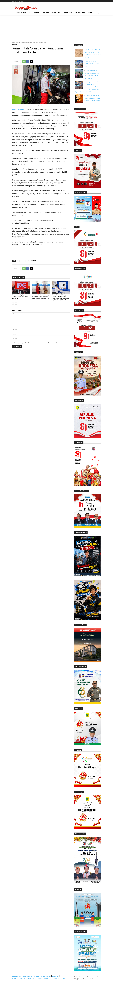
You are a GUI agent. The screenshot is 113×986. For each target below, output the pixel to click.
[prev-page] (13, 303)
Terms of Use (81, 979)
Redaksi (76, 977)
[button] (99, 13)
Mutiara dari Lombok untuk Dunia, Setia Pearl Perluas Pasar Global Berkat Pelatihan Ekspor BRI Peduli (40, 296)
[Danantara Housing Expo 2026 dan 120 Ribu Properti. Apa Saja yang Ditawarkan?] (21, 287)
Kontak (87, 979)
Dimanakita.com (37, 978)
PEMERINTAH (34, 260)
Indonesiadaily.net (27, 976)
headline (28, 260)
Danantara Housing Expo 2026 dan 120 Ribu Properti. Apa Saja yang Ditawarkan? (20, 296)
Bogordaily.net (16, 976)
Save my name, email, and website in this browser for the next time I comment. (35, 343)
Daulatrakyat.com (17, 978)
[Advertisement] (56, 27)
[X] (31, 61)
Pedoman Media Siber (84, 977)
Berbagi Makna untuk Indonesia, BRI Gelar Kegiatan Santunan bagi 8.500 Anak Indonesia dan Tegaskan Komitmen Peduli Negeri (87, 87)
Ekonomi (18, 42)
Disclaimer (93, 977)
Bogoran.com (47, 976)
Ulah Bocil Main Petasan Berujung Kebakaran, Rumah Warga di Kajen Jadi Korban (92, 98)
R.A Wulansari (17, 57)
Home (13, 42)
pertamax (41, 260)
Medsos (92, 979)
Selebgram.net (38, 976)
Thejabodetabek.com (58, 978)
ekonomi (22, 260)
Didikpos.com (27, 978)
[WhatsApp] (24, 61)
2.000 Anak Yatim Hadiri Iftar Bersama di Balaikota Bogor (91, 63)
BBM (18, 260)
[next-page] (16, 303)
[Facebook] (27, 61)
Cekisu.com (55, 976)
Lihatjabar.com (47, 978)
